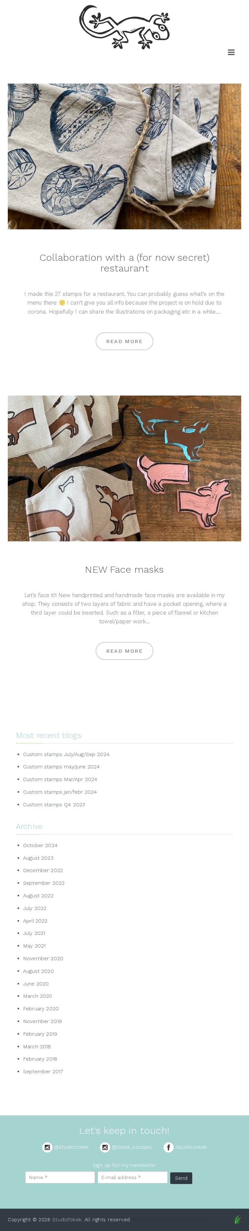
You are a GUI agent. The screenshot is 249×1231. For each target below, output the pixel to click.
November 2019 (42, 1021)
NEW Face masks (124, 569)
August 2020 (38, 971)
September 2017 (43, 1071)
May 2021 (34, 946)
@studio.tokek (71, 1147)
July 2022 (34, 908)
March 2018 (37, 1046)
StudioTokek (67, 1220)
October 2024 (40, 845)
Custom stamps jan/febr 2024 (60, 792)
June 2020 (36, 984)
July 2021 (34, 933)
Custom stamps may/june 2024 (61, 767)
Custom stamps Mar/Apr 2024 (60, 779)
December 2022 (43, 870)
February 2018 (40, 1059)
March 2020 (38, 996)
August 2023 (38, 858)
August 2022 (38, 895)
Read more (124, 341)
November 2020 (43, 958)
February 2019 (40, 1034)
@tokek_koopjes (132, 1147)
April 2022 (35, 921)
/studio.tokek (191, 1147)
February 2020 (41, 1009)
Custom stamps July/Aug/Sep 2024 (66, 754)
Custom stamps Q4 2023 (54, 804)
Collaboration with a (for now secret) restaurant (125, 263)
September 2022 (44, 883)
